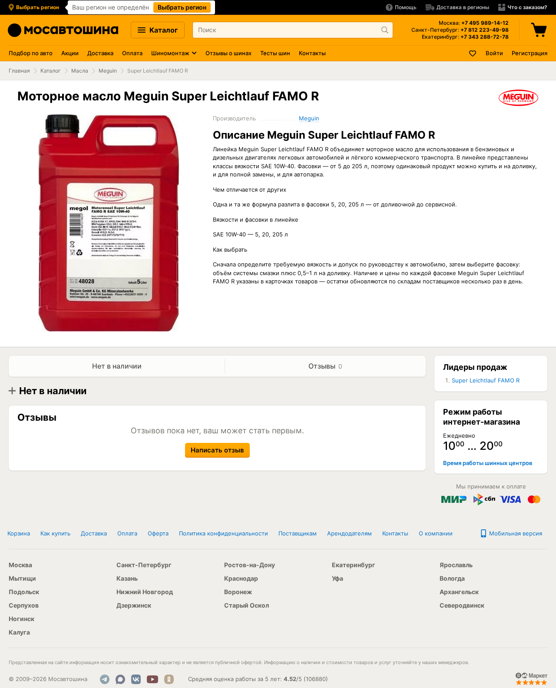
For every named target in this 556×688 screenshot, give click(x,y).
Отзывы (325, 366)
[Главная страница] (63, 30)
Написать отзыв (217, 450)
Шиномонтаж (170, 53)
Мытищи (22, 578)
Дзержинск (133, 605)
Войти (494, 53)
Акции (70, 53)
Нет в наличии (117, 366)
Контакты (312, 53)
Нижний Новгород (144, 591)
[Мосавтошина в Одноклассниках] (169, 679)
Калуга (19, 632)
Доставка (100, 53)
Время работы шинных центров (487, 462)
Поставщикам (297, 533)
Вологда (452, 578)
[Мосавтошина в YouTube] (152, 679)
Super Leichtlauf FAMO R (486, 380)
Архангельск (459, 591)
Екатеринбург (353, 564)
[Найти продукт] (385, 30)
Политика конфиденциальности (223, 533)
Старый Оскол (246, 605)
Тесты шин (275, 53)
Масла (79, 70)
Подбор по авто (31, 53)
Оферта (158, 533)
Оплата (132, 53)
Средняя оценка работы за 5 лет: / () (258, 678)
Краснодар (241, 578)
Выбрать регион (182, 7)
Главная (19, 70)
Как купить (55, 533)
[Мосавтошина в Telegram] (104, 679)
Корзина (18, 533)
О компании (436, 533)
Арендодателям (349, 533)
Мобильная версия (514, 533)
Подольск (24, 591)
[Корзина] (540, 30)
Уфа (337, 578)
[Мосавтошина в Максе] (120, 679)
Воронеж (238, 591)
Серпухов (24, 605)
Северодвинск (462, 605)
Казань (127, 578)
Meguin (108, 70)
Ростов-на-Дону (249, 564)
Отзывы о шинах (228, 53)
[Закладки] (473, 53)
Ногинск (21, 618)
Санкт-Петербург (144, 564)
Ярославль (456, 564)
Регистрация (529, 53)
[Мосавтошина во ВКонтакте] (136, 679)
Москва (20, 564)
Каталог (163, 30)
